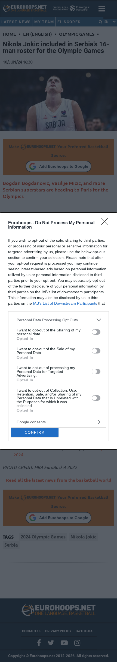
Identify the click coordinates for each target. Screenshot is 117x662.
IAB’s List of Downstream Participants (65, 303)
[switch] (96, 332)
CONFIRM (35, 432)
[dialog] (58, 331)
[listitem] (58, 320)
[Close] (106, 223)
